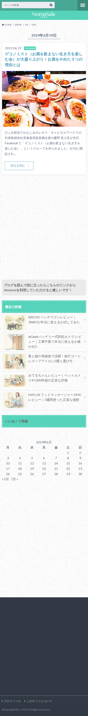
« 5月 (5, 479)
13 (44, 463)
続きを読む (18, 165)
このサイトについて (39, 701)
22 (68, 468)
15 (68, 463)
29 (68, 474)
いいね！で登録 (16, 421)
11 (20, 463)
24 (8, 474)
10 (8, 463)
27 (44, 474)
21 (56, 468)
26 (32, 474)
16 (80, 463)
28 (56, 474)
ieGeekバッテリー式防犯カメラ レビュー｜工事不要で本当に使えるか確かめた (54, 341)
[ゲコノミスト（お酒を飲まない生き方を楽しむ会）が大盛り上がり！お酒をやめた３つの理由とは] (44, 124)
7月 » (14, 479)
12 (32, 463)
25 (20, 474)
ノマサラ (23, 709)
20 (44, 468)
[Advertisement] (44, 232)
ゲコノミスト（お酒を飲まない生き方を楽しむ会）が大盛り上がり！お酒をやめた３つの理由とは (44, 59)
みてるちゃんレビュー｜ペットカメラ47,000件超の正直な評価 (54, 377)
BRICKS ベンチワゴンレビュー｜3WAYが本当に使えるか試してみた (54, 319)
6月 (26, 24)
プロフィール (12, 701)
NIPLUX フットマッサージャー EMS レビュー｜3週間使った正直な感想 (54, 397)
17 (8, 468)
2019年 (18, 24)
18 (20, 468)
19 (32, 468)
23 (80, 468)
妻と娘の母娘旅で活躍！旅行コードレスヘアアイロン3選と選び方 (54, 358)
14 (56, 463)
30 (80, 474)
